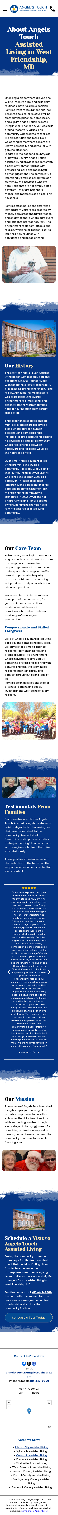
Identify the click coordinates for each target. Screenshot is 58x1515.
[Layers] (49, 1402)
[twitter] (29, 1364)
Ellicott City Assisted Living (31, 1447)
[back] (8, 971)
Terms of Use (27, 1511)
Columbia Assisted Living (31, 1455)
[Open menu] (5, 9)
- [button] (9, 1407)
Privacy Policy (41, 1511)
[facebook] (24, 1364)
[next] (49, 971)
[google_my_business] (34, 1364)
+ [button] (9, 1402)
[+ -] (29, 1415)
